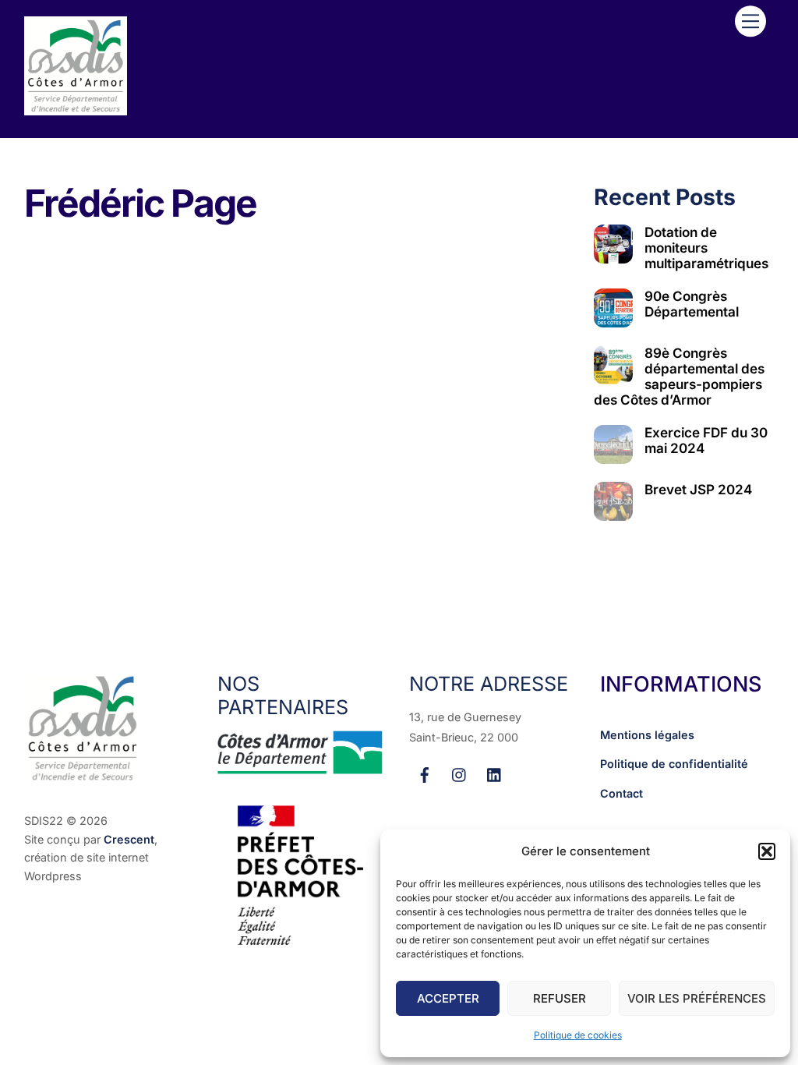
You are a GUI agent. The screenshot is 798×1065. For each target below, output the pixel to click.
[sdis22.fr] (75, 108)
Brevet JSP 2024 (698, 489)
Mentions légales (647, 734)
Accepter (448, 998)
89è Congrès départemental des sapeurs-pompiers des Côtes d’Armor (679, 376)
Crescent (129, 839)
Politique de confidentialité (674, 763)
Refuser (559, 998)
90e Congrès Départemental (691, 304)
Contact (621, 793)
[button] (767, 851)
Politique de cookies (578, 1035)
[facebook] (424, 773)
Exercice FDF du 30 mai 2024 (706, 440)
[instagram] (459, 773)
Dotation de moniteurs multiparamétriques (706, 248)
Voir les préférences (696, 998)
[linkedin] (494, 773)
